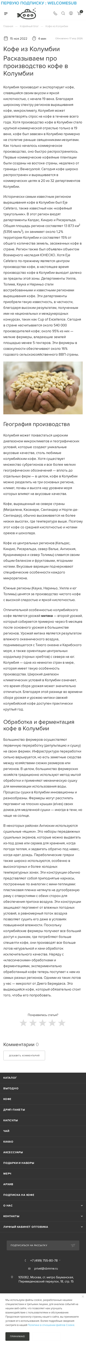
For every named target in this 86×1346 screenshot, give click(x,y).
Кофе (7, 1099)
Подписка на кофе (18, 1194)
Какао (8, 1141)
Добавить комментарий (24, 1055)
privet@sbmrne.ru (46, 1268)
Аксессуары (13, 1152)
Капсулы (10, 1120)
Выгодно (11, 1088)
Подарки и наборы (18, 1163)
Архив (8, 1184)
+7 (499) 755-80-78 (44, 1260)
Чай (6, 1131)
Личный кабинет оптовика (25, 1226)
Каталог (10, 1077)
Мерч (7, 1173)
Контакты (11, 1216)
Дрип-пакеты (14, 1109)
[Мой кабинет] (71, 13)
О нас (8, 1205)
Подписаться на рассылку (29, 1245)
